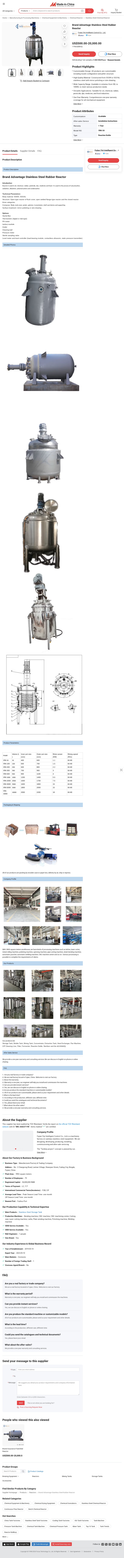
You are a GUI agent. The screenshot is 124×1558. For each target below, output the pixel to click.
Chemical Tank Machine (36, 1526)
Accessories (6, 1480)
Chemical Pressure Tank (59, 1526)
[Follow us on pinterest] (117, 1544)
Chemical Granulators (68, 1503)
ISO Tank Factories (82, 1520)
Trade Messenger (40, 1544)
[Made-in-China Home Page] (62, 4)
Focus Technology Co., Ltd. (45, 1551)
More (4, 1537)
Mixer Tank (77, 1526)
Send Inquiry (84, 54)
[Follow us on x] (106, 1544)
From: (13, 1370)
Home (4, 18)
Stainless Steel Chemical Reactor (97, 18)
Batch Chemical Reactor (37, 1509)
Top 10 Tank (90, 1526)
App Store (9, 1544)
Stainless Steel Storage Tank (30, 1212)
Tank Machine (99, 1520)
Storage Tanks (97, 1476)
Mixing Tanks (67, 1476)
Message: (12, 1382)
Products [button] (24, 11)
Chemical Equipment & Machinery (54, 18)
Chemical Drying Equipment (45, 1503)
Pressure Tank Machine (13, 1526)
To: (15, 1376)
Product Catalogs (36, 1471)
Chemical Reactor (76, 18)
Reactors (35, 1476)
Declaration (87, 1551)
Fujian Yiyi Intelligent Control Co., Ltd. (92, 32)
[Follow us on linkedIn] (120, 1544)
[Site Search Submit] (89, 10)
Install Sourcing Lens (63, 1544)
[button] (3, 3)
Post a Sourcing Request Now (29, 1407)
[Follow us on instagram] (109, 1544)
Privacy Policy (99, 1551)
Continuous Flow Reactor (13, 1509)
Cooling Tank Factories (61, 1520)
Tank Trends (104, 1526)
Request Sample (114, 60)
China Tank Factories (12, 1520)
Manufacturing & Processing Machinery (24, 18)
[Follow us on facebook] (102, 1544)
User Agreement (75, 1551)
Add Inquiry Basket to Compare (36, 80)
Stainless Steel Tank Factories (36, 1520)
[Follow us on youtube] (113, 1544)
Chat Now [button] (112, 54)
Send (21, 1403)
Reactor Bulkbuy (10, 1532)
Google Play (23, 1544)
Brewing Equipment (9, 1476)
